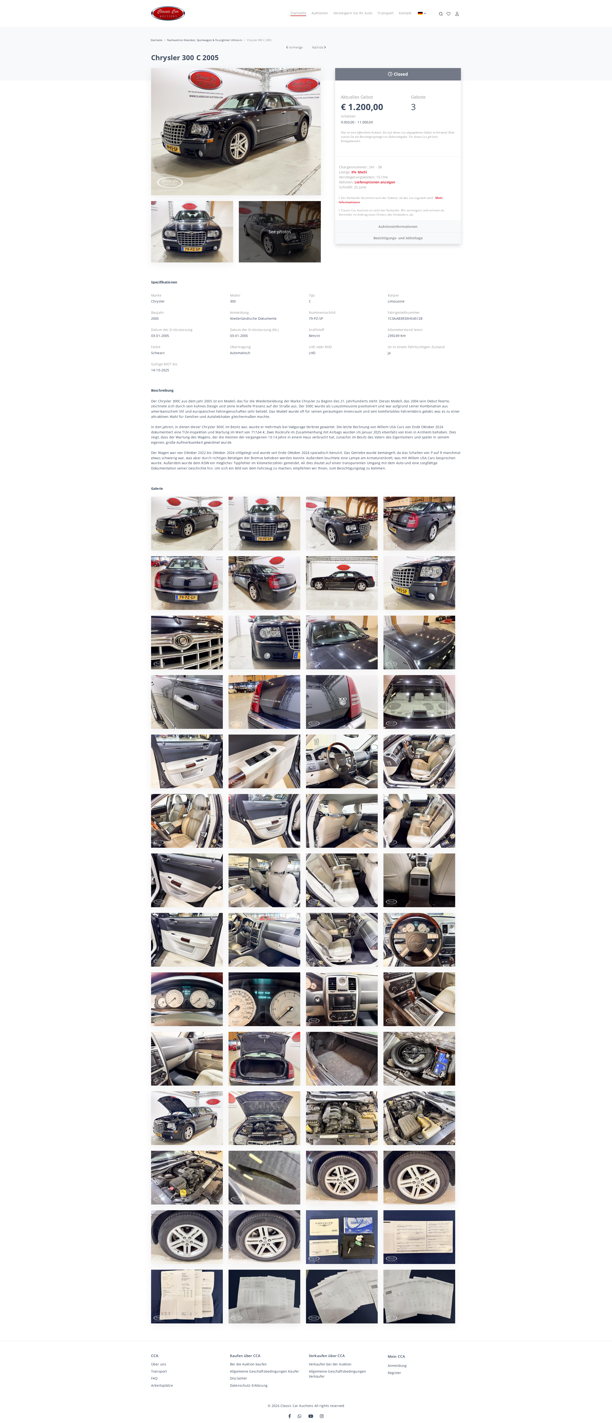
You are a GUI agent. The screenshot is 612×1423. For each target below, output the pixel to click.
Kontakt (405, 13)
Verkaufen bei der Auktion (330, 1364)
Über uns (158, 1364)
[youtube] (310, 1416)
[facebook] (289, 1416)
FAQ (154, 1378)
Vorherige (296, 47)
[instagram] (322, 1416)
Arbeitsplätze (162, 1385)
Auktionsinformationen (397, 226)
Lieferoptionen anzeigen (375, 182)
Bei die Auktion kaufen (248, 1364)
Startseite (298, 13)
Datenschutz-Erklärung (249, 1385)
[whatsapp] (299, 1416)
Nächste (317, 47)
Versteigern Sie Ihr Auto (352, 13)
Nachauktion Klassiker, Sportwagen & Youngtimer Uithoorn (204, 40)
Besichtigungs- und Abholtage (398, 238)
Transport (385, 13)
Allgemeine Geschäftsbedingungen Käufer (264, 1371)
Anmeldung (397, 1365)
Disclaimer (238, 1378)
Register (394, 1372)
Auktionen (319, 13)
